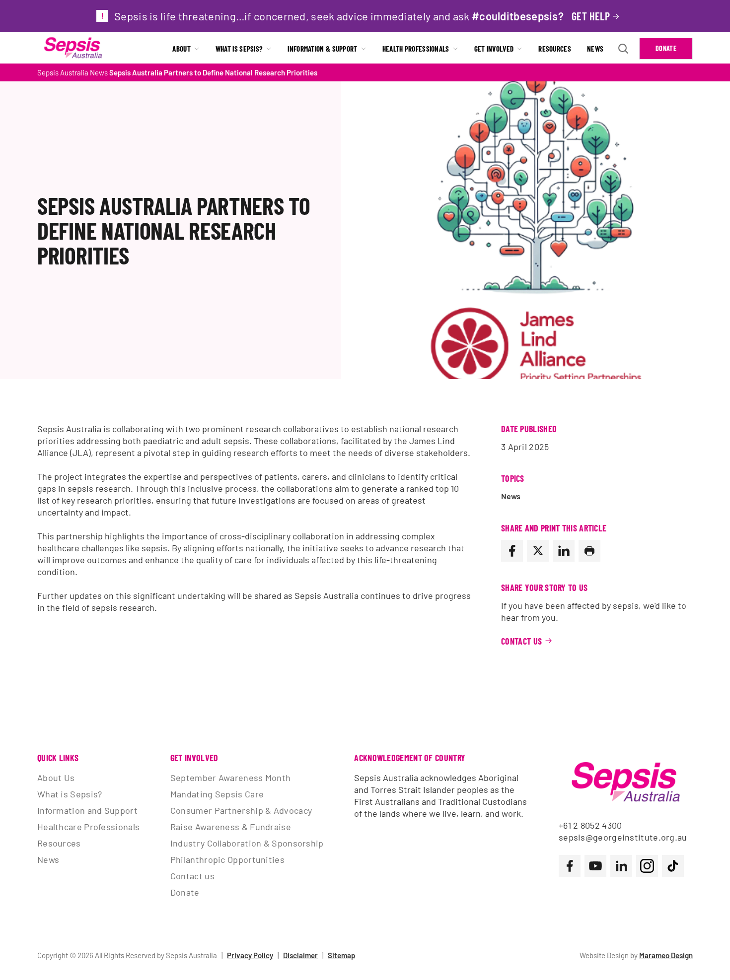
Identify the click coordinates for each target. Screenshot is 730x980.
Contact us (192, 875)
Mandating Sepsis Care (217, 793)
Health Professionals (415, 48)
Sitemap (341, 955)
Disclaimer (300, 955)
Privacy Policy (250, 955)
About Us (55, 777)
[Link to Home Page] (73, 48)
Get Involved (494, 48)
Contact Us (521, 641)
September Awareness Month (230, 777)
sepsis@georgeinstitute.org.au (623, 837)
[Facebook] (512, 551)
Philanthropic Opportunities (227, 859)
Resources (554, 48)
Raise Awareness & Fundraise (230, 826)
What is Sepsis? (239, 48)
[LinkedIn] (564, 551)
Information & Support (322, 48)
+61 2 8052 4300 (590, 825)
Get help (591, 15)
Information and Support (87, 810)
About (181, 48)
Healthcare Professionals (88, 826)
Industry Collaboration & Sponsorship (247, 843)
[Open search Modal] (623, 49)
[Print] (589, 551)
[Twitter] (538, 551)
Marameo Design (666, 955)
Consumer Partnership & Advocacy (241, 810)
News (595, 48)
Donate (666, 48)
